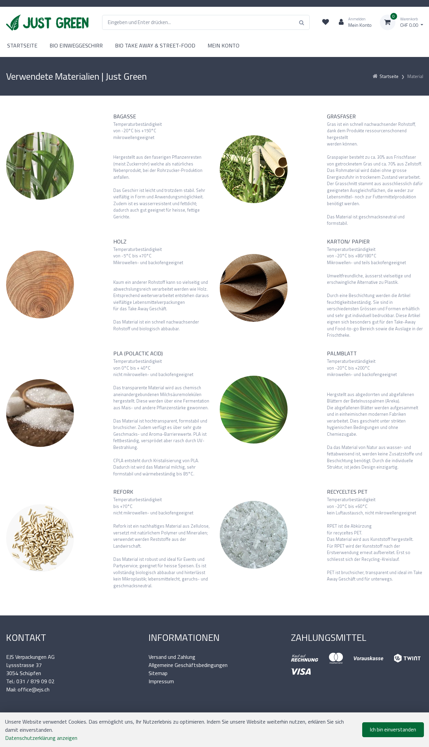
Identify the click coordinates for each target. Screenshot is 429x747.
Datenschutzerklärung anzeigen (41, 738)
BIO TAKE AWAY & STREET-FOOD (155, 45)
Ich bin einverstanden (393, 729)
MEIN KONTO (223, 45)
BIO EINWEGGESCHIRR (76, 45)
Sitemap (158, 673)
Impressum (161, 681)
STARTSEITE (22, 45)
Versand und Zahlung (172, 657)
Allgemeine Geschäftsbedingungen (188, 665)
